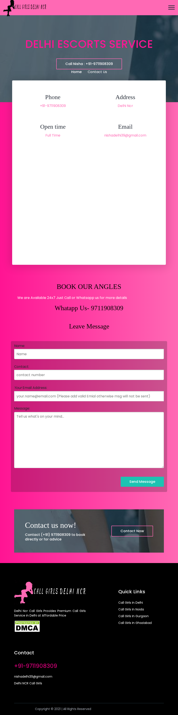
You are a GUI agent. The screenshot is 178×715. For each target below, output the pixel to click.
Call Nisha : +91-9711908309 (89, 63)
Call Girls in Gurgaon (133, 616)
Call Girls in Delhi (130, 602)
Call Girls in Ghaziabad (135, 623)
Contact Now (132, 530)
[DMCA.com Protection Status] (27, 625)
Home (76, 71)
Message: (22, 408)
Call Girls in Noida (131, 609)
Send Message (142, 481)
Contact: (21, 366)
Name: (19, 345)
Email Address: (30, 387)
